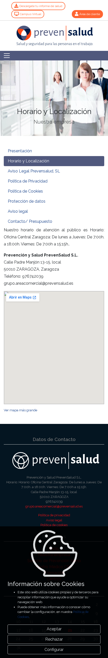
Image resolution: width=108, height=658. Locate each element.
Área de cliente (89, 14)
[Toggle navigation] (7, 55)
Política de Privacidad (27, 181)
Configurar (54, 649)
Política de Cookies (25, 191)
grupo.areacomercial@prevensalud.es (54, 506)
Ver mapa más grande (20, 410)
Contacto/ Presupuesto (30, 221)
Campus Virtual (30, 14)
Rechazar (54, 639)
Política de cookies (54, 525)
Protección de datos (26, 201)
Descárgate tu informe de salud (40, 6)
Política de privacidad (54, 515)
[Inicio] (54, 32)
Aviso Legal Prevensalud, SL (34, 171)
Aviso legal (18, 211)
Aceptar (54, 629)
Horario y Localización (28, 161)
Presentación (20, 151)
